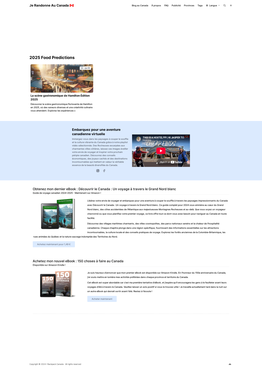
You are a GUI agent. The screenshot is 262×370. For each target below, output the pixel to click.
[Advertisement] (131, 31)
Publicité (176, 5)
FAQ (166, 5)
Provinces (189, 5)
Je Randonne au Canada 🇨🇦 (51, 5)
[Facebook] (104, 170)
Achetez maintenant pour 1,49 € (54, 244)
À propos (156, 5)
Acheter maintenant (102, 299)
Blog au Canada (140, 5)
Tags (200, 5)
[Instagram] (98, 170)
